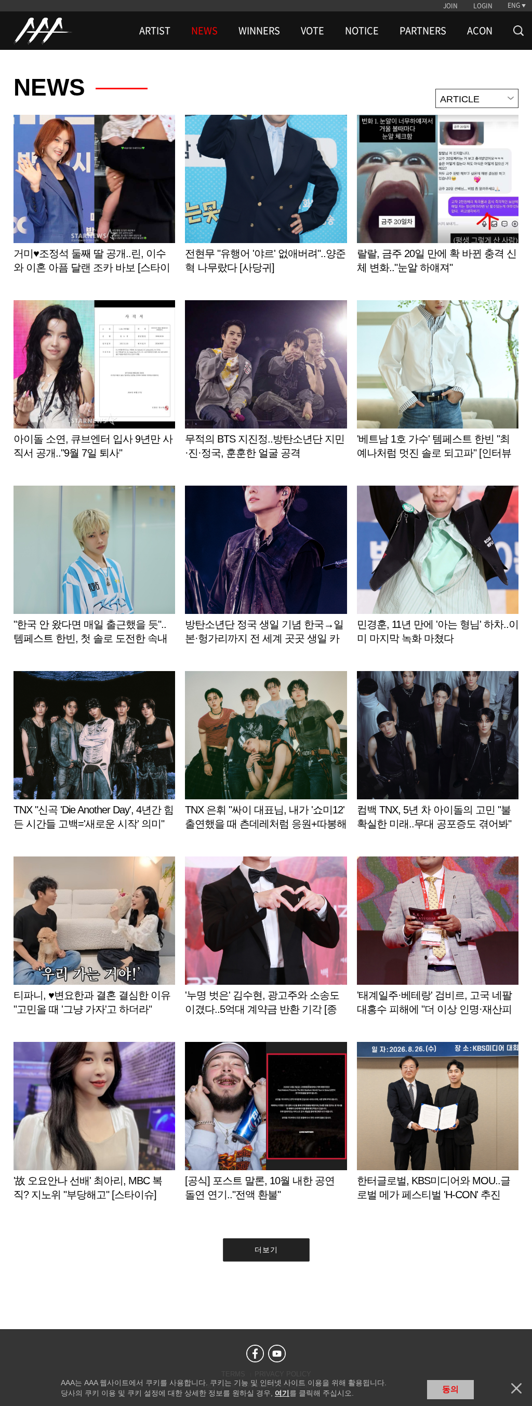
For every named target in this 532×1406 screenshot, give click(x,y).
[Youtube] (277, 1353)
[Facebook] (255, 1353)
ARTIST (154, 30)
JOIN (450, 6)
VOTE (312, 30)
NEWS (204, 30)
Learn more (94, 205)
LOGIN (483, 6)
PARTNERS (423, 30)
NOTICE (362, 30)
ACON (480, 30)
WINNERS (259, 30)
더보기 (266, 1250)
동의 (450, 1389)
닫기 (516, 1388)
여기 (282, 1393)
